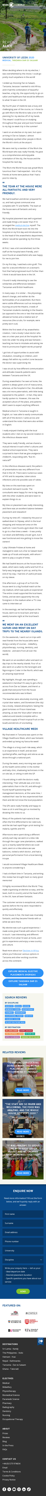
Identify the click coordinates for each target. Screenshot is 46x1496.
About (6, 1429)
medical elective (22, 225)
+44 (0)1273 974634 (11, 1463)
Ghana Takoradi (26, 1030)
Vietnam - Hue (9, 1357)
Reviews (6, 1437)
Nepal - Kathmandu (11, 1361)
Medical (6, 60)
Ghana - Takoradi (10, 1369)
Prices (5, 1433)
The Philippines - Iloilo (14, 1034)
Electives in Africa (31, 950)
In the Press (7, 1445)
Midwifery (9, 1006)
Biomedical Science (13, 1009)
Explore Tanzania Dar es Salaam (23, 983)
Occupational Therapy (14, 1016)
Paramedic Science (13, 1019)
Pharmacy (9, 1012)
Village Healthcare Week (15, 1022)
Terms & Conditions (11, 1471)
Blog (4, 1441)
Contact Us (9, 1459)
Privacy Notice (8, 1479)
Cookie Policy (8, 1475)
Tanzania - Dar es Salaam (14, 1365)
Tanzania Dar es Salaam (25, 60)
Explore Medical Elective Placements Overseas (23, 973)
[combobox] (23, 1250)
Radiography (20, 1012)
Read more (23, 1090)
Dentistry (29, 1016)
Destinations (10, 1344)
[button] (41, 5)
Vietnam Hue (30, 1034)
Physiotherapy (27, 1009)
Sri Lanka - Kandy (10, 1348)
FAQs (4, 1449)
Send (23, 1291)
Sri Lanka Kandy (12, 1030)
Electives (7, 1378)
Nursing (26, 1006)
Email (4, 1467)
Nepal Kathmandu (12, 1037)
